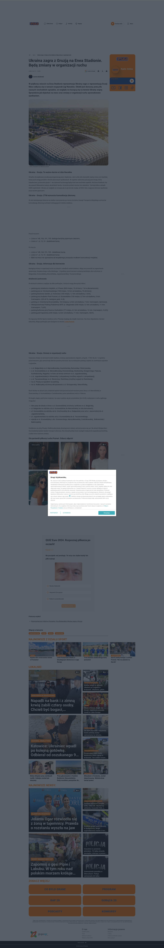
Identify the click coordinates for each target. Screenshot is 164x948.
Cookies (60, 508)
